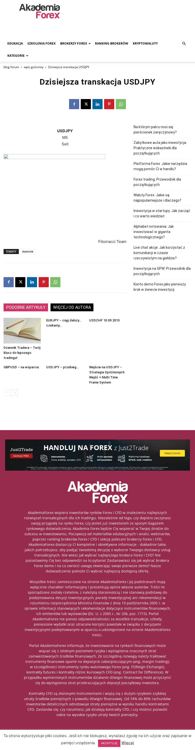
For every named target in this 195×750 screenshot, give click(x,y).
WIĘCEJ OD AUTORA (72, 307)
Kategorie (16, 55)
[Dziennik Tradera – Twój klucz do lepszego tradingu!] (22, 330)
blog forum (11, 67)
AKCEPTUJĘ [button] (109, 743)
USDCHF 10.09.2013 (104, 320)
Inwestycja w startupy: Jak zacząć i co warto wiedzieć (162, 213)
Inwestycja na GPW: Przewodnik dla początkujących (162, 271)
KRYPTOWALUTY (145, 43)
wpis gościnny (33, 67)
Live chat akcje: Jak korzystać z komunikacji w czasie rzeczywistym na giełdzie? (159, 252)
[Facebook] (74, 104)
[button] (184, 43)
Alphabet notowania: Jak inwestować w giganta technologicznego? (154, 231)
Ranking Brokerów (111, 43)
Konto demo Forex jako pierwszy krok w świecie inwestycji (160, 287)
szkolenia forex (41, 43)
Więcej (127, 742)
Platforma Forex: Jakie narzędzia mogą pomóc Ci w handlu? (160, 166)
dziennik (27, 251)
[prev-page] (7, 392)
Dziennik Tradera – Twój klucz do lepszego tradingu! (22, 353)
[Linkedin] (97, 104)
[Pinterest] (109, 104)
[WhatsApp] (121, 104)
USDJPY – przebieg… (62, 367)
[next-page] (15, 392)
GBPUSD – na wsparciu (21, 367)
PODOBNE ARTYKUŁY (25, 307)
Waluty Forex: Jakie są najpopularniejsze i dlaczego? (157, 197)
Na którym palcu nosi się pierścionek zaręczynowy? (155, 129)
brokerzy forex (73, 43)
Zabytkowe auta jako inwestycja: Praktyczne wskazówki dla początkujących (160, 148)
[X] (86, 104)
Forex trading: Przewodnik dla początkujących (157, 182)
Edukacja (15, 43)
